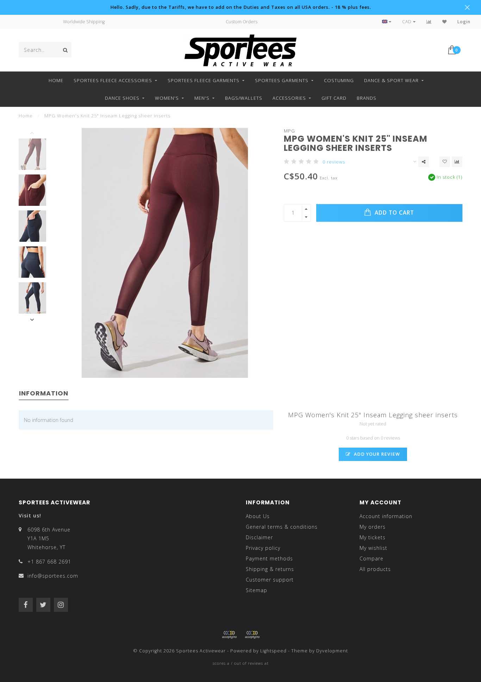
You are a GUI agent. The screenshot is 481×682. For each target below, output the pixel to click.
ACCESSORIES (289, 98)
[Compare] (429, 22)
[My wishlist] (444, 22)
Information (43, 393)
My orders (373, 526)
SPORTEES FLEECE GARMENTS (203, 80)
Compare (371, 558)
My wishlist (373, 548)
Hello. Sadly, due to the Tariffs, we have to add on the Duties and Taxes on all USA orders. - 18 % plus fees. (240, 7)
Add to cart (393, 212)
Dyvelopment (332, 651)
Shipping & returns (270, 569)
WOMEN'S (167, 98)
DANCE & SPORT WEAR (391, 80)
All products (375, 569)
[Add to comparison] (457, 161)
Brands (366, 98)
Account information (386, 516)
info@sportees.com (52, 575)
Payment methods (269, 558)
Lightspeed (273, 651)
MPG (289, 131)
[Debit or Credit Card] (229, 634)
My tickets (373, 537)
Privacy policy (263, 548)
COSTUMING (339, 80)
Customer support (270, 579)
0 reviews (334, 162)
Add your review (376, 454)
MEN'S (202, 98)
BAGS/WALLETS (243, 98)
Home (56, 80)
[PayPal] (252, 634)
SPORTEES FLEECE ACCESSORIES (113, 80)
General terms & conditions (282, 526)
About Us (258, 516)
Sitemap (256, 590)
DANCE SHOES (122, 98)
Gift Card (333, 98)
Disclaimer (259, 537)
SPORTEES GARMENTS (281, 80)
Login (463, 22)
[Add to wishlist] (444, 161)
